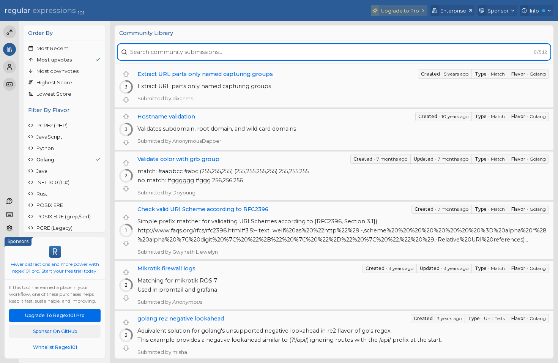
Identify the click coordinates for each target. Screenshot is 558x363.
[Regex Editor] (9, 31)
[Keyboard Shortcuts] (9, 214)
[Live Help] (9, 200)
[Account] (9, 66)
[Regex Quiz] (9, 84)
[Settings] (9, 228)
